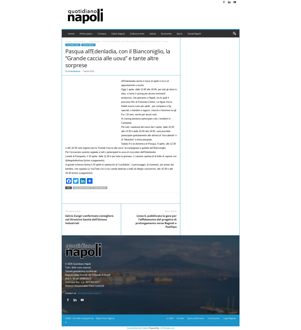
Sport (179, 33)
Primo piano (86, 33)
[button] (234, 33)
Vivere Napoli (94, 41)
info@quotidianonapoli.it (90, 293)
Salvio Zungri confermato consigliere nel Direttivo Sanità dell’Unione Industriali (89, 219)
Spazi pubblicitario (195, 318)
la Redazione (74, 71)
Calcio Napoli (118, 33)
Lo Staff (169, 318)
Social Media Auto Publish (137, 328)
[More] (172, 198)
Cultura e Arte (137, 33)
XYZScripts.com (167, 328)
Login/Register (229, 318)
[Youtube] (235, 2)
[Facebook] (224, 2)
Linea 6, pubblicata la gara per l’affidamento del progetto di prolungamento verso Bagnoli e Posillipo (156, 221)
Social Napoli (194, 33)
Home (71, 33)
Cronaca (102, 33)
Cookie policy (214, 318)
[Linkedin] (229, 2)
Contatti (180, 318)
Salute (152, 33)
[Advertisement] (176, 14)
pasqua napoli (99, 188)
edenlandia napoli (82, 188)
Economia (166, 33)
